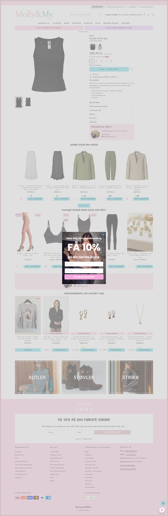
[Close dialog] (103, 234)
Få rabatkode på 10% (84, 277)
